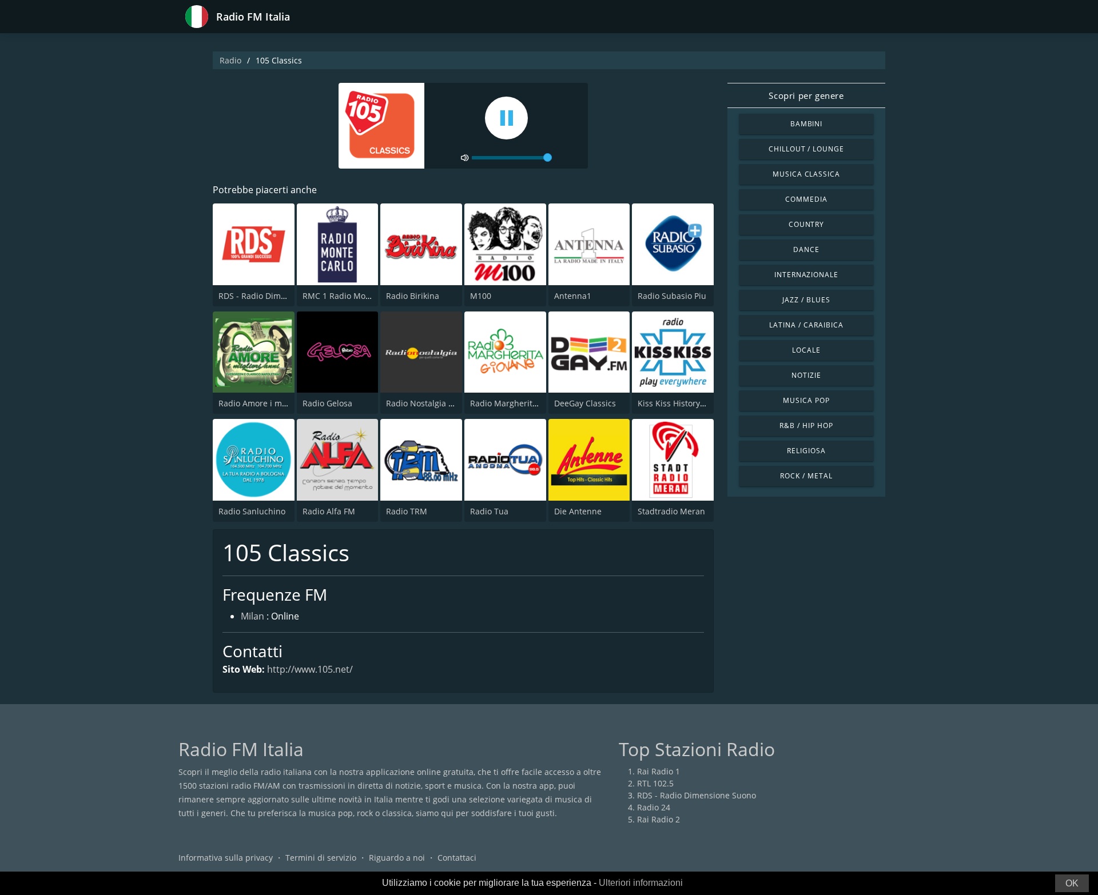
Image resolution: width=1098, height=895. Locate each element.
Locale (806, 350)
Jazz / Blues (806, 300)
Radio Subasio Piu (672, 295)
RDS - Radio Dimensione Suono (277, 295)
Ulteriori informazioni (641, 883)
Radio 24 (653, 807)
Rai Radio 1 (658, 771)
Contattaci (456, 857)
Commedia (806, 199)
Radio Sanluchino (251, 511)
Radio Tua (489, 511)
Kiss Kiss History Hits (677, 403)
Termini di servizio (320, 857)
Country (807, 224)
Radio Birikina (412, 295)
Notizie (806, 375)
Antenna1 (572, 295)
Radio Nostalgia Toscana (433, 403)
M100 (480, 295)
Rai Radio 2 (658, 819)
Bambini (806, 124)
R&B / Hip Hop (806, 425)
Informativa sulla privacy (225, 857)
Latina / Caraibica (806, 325)
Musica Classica (806, 174)
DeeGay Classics (585, 403)
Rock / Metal (806, 476)
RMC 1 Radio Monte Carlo (351, 295)
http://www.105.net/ (310, 669)
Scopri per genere (806, 95)
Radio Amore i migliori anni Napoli (284, 403)
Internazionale (806, 274)
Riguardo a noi (397, 857)
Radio (230, 60)
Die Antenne (578, 511)
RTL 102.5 (655, 783)
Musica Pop (806, 400)
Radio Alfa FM (329, 511)
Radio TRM (406, 511)
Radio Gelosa (327, 403)
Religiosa (806, 451)
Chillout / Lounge (806, 149)
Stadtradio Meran (671, 511)
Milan (252, 616)
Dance (806, 249)
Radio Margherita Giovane (520, 403)
